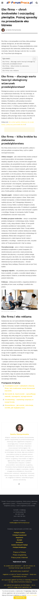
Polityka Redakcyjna (19, 547)
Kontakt (19, 540)
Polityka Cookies (19, 532)
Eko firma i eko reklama (10, 70)
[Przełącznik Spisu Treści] (33, 58)
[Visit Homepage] (19, 3)
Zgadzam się (20, 597)
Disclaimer (19, 542)
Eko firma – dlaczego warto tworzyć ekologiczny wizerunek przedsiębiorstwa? (18, 63)
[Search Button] (37, 3)
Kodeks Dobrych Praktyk (19, 545)
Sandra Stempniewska (14, 30)
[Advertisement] (19, 37)
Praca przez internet (19, 557)
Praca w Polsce (19, 552)
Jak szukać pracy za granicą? (19, 571)
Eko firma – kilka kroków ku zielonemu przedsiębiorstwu (15, 67)
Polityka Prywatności (20, 535)
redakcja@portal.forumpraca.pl (19, 522)
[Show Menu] (2, 3)
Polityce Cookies (31, 595)
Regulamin (19, 537)
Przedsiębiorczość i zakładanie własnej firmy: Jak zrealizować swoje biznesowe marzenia (20, 388)
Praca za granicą (19, 555)
